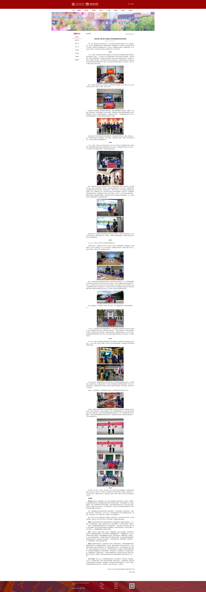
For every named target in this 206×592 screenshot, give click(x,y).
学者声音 (77, 56)
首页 (127, 34)
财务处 (101, 586)
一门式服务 (102, 584)
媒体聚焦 (77, 59)
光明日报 (115, 584)
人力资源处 (102, 588)
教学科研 (77, 40)
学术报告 (77, 53)
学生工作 (77, 46)
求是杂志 (115, 588)
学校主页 (101, 583)
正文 (133, 34)
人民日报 (115, 583)
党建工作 (77, 43)
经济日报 (115, 586)
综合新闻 (77, 37)
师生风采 (77, 50)
